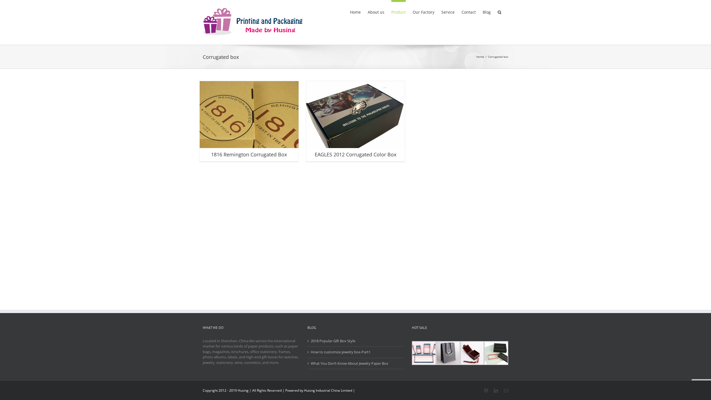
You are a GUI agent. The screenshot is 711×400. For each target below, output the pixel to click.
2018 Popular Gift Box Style (333, 340)
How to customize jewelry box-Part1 (340, 351)
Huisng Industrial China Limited (328, 390)
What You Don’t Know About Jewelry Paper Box (349, 363)
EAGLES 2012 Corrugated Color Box (355, 154)
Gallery (249, 119)
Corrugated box (242, 126)
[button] (499, 11)
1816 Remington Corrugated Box (249, 154)
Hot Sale (262, 126)
